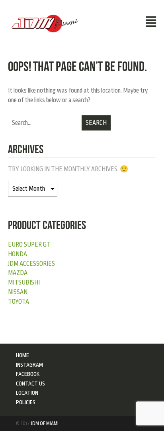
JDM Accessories (31, 263)
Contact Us (30, 383)
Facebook (28, 374)
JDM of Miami (45, 423)
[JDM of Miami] (45, 23)
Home (22, 355)
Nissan (17, 292)
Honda (17, 254)
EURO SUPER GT (29, 244)
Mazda (17, 273)
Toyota (18, 301)
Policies (25, 402)
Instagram (29, 365)
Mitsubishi (24, 282)
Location (27, 392)
